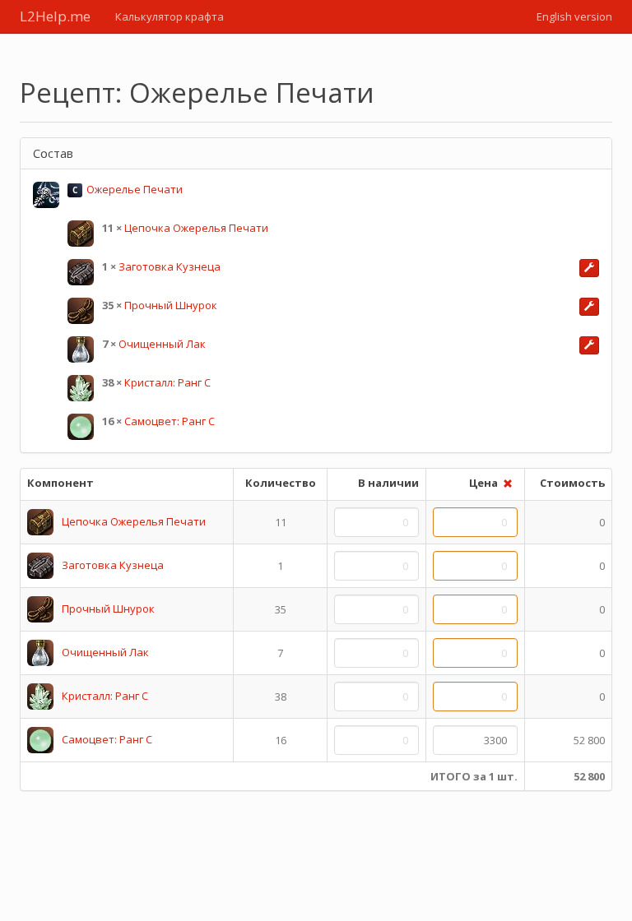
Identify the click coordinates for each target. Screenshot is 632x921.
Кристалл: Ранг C (167, 382)
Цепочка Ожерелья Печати (196, 227)
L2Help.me (55, 16)
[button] (589, 268)
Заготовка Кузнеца (169, 266)
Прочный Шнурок (170, 305)
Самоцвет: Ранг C (169, 421)
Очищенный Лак (162, 343)
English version (574, 16)
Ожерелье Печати (134, 189)
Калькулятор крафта (169, 16)
